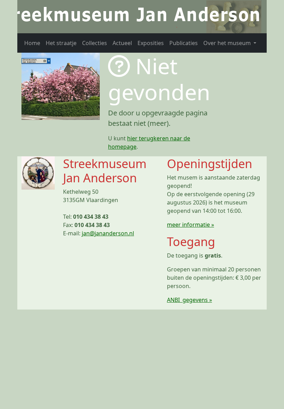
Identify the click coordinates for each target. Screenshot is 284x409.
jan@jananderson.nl (108, 233)
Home (32, 43)
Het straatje (61, 43)
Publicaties (183, 43)
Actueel (122, 43)
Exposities (150, 43)
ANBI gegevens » (189, 300)
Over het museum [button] (227, 43)
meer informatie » (190, 224)
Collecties (94, 43)
